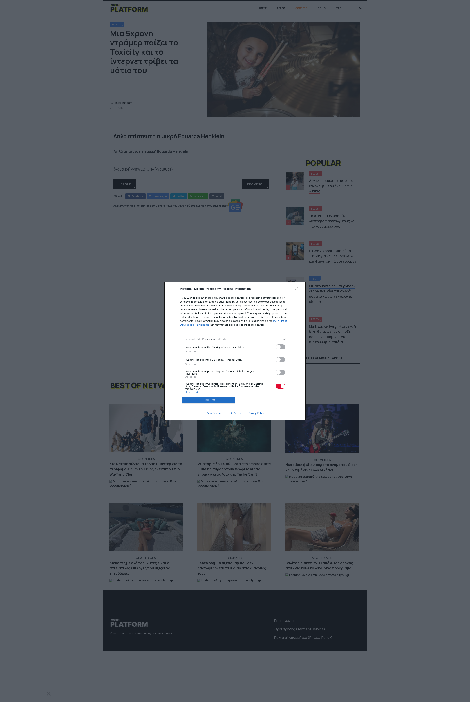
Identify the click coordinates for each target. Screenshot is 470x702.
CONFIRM (208, 400)
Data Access (235, 413)
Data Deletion (214, 413)
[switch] (280, 346)
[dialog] (235, 351)
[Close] (298, 289)
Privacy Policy (256, 413)
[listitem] (235, 339)
